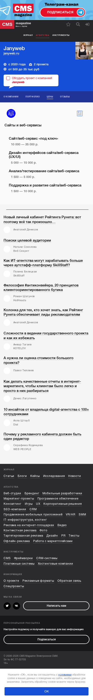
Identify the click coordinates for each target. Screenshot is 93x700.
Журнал (28, 35)
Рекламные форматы (38, 580)
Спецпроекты (14, 586)
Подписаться (46, 639)
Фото (43, 530)
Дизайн (52, 535)
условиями (65, 674)
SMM (82, 514)
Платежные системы (19, 563)
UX (38, 503)
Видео (62, 525)
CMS (7, 558)
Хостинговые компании (55, 563)
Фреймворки (23, 558)
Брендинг (32, 493)
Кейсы (35, 476)
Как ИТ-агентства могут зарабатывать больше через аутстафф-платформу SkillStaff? (43, 263)
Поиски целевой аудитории (27, 240)
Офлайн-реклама (17, 541)
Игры (29, 503)
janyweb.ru (11, 53)
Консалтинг (12, 503)
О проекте (11, 580)
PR (63, 535)
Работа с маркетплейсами (53, 541)
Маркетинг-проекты (19, 498)
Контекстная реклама (20, 530)
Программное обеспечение (57, 498)
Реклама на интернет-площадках (29, 525)
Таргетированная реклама (23, 535)
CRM (33, 509)
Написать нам (56, 605)
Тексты (74, 535)
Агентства (42, 35)
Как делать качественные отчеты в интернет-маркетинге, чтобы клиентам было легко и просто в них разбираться (42, 386)
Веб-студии (12, 493)
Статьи (9, 476)
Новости (74, 476)
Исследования (54, 476)
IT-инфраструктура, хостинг (25, 519)
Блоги (22, 476)
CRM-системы (46, 558)
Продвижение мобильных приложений (33, 514)
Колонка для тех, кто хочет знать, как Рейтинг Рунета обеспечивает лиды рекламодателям (43, 312)
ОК (46, 691)
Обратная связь (69, 580)
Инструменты (61, 35)
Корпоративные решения (62, 503)
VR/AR (70, 514)
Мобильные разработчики (62, 493)
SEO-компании (15, 509)
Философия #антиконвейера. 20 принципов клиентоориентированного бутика (41, 287)
